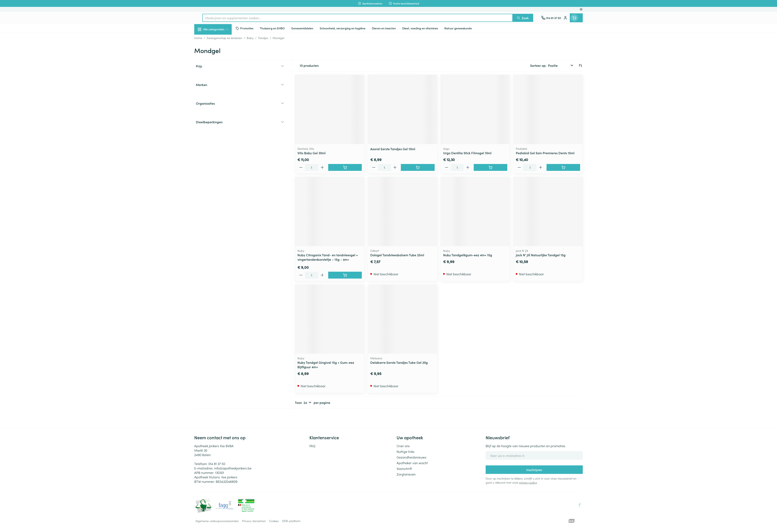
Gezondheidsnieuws (411, 457)
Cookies (274, 521)
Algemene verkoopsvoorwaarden (217, 521)
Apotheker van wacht (412, 463)
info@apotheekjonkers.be (233, 468)
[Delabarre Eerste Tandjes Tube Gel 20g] (402, 319)
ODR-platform (291, 521)
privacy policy (528, 482)
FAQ (312, 446)
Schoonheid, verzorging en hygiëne (220, 51)
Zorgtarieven (406, 474)
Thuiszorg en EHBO (220, 116)
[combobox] (357, 18)
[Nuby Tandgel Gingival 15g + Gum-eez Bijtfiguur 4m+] (329, 319)
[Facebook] (580, 505)
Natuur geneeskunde (220, 104)
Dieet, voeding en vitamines (220, 66)
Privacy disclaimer (254, 521)
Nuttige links (405, 451)
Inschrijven (534, 469)
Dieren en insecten (220, 127)
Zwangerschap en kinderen (220, 80)
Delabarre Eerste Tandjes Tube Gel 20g (399, 362)
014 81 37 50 (216, 463)
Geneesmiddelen (220, 138)
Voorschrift (404, 468)
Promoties (204, 38)
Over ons (403, 446)
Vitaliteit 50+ (220, 93)
